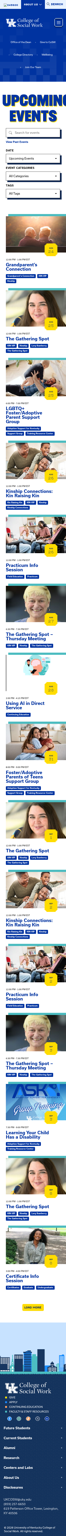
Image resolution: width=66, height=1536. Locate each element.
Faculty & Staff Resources (29, 1411)
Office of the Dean (21, 42)
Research (11, 1458)
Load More (33, 1307)
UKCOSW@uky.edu (17, 1499)
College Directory (23, 54)
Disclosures (13, 1487)
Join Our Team (33, 67)
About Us (11, 1478)
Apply (13, 1402)
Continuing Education (26, 1407)
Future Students (17, 1428)
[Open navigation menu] (58, 22)
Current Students (18, 1438)
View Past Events (17, 142)
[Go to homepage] (24, 22)
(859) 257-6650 (14, 1504)
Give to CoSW (48, 42)
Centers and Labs (18, 1468)
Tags (10, 185)
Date (10, 150)
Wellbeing (47, 54)
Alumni (9, 1448)
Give (12, 1397)
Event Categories (20, 167)
